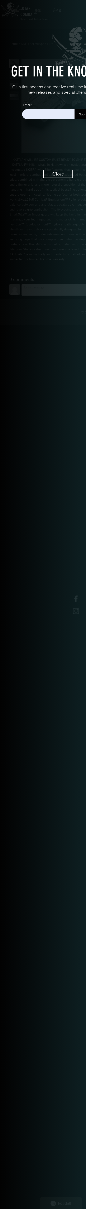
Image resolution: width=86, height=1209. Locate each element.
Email (26, 104)
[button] (58, 174)
